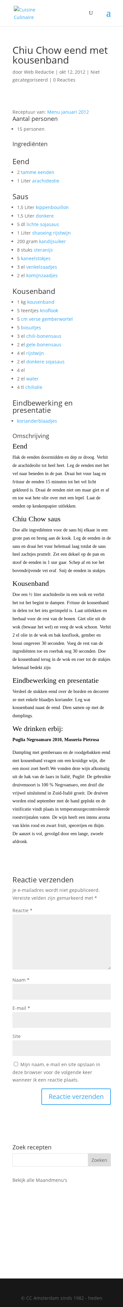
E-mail (21, 1008)
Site (16, 1036)
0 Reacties (64, 80)
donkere (45, 216)
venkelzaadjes (41, 267)
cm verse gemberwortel (47, 319)
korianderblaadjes (37, 421)
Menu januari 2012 (68, 112)
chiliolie (33, 387)
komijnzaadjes (42, 275)
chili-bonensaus (43, 336)
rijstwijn (35, 353)
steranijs (43, 250)
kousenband (40, 302)
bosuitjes (31, 327)
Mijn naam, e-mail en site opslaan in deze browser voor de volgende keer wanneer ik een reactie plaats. (56, 1072)
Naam (21, 980)
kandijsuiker (52, 241)
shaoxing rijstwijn (51, 233)
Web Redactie (39, 72)
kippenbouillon (52, 207)
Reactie (22, 910)
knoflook (49, 310)
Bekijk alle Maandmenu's (39, 1180)
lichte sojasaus (43, 224)
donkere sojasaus (45, 361)
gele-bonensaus (43, 344)
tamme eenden (37, 172)
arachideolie (45, 181)
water (32, 378)
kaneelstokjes (36, 258)
